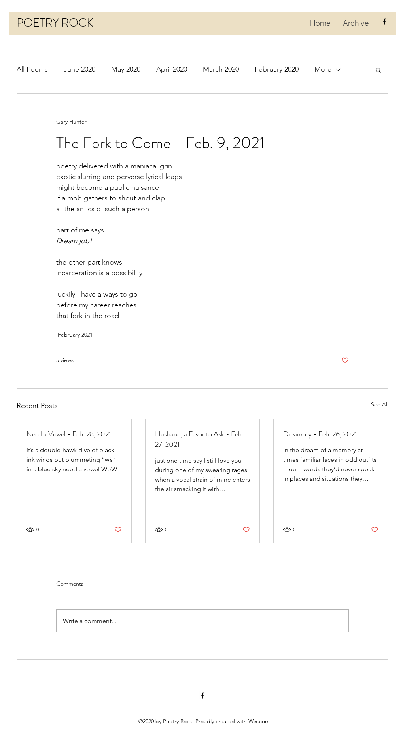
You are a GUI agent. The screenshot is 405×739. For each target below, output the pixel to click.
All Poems (32, 69)
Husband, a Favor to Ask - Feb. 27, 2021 (199, 439)
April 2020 (171, 69)
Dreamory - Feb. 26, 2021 (320, 434)
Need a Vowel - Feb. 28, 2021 (68, 434)
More (322, 69)
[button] (378, 70)
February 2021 (75, 334)
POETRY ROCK (55, 23)
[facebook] (384, 21)
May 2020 (125, 69)
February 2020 (277, 69)
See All (379, 404)
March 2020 (221, 69)
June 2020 (79, 69)
